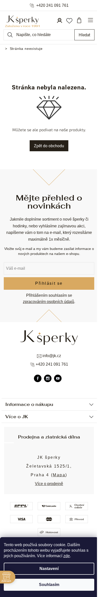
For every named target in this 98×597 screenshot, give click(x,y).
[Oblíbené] (69, 20)
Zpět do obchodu (49, 145)
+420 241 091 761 (52, 6)
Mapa (59, 475)
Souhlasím (49, 584)
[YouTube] (58, 378)
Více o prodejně (49, 484)
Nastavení (49, 568)
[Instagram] (48, 378)
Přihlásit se (49, 283)
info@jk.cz (51, 356)
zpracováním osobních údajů (48, 302)
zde (66, 556)
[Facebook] (37, 378)
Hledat (84, 34)
